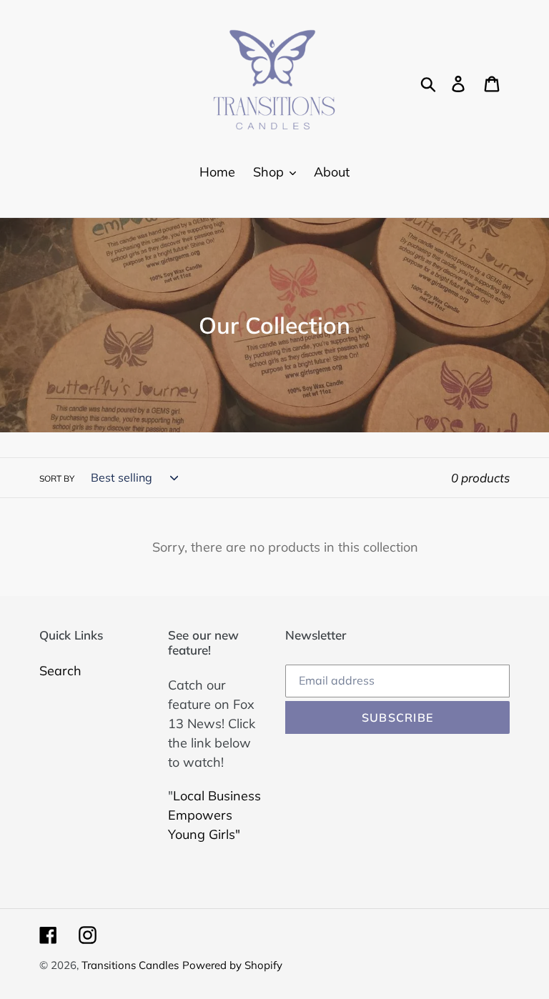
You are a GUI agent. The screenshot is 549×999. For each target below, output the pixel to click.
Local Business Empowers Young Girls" (214, 815)
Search (60, 670)
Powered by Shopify (232, 965)
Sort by (56, 478)
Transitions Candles (130, 965)
